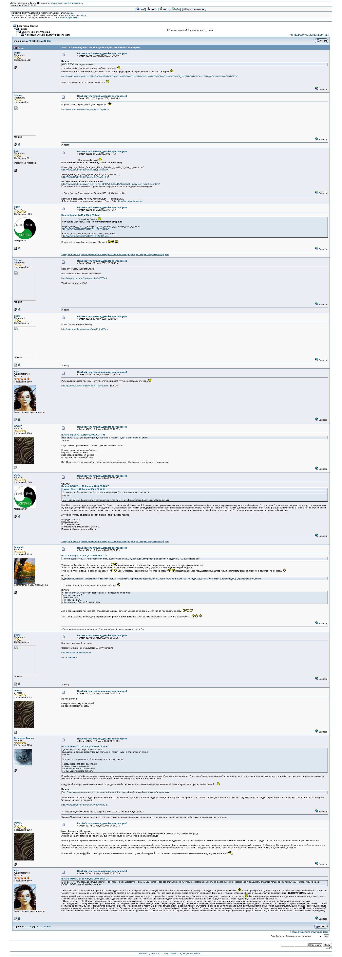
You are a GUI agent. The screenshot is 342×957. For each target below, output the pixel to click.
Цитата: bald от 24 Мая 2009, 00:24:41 (81, 215)
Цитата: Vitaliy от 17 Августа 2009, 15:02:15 (84, 555)
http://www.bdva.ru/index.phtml (76, 652)
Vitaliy (17, 207)
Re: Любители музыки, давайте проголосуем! (102, 53)
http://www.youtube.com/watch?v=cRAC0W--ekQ (85, 177)
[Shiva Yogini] (19, 145)
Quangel (18, 547)
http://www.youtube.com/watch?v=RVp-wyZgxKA (84, 169)
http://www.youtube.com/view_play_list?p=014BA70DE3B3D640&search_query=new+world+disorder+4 (110, 184)
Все (49, 41)
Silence (18, 95)
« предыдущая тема (299, 35)
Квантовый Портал (27, 26)
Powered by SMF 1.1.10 (150, 953)
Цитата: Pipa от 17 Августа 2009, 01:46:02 (83, 435)
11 (39, 41)
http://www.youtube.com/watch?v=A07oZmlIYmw (84, 329)
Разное (23, 29)
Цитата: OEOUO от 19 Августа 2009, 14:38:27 (85, 878)
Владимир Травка (24, 738)
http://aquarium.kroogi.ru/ (130, 201)
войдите (55, 3)
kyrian (17, 53)
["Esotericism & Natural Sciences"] (19, 249)
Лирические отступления (36, 32)
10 (36, 41)
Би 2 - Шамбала (69, 657)
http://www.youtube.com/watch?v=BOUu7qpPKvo (85, 109)
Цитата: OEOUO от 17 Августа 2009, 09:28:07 (85, 486)
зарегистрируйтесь (73, 3)
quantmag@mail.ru (69, 17)
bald (16, 151)
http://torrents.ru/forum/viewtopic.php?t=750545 (84, 278)
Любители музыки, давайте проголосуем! (47, 35)
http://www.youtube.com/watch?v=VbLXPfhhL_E (84, 805)
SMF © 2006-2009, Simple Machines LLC (183, 953)
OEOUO (18, 426)
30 (45, 41)
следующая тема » (319, 35)
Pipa (16, 371)
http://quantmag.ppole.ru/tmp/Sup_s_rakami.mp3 (84, 385)
